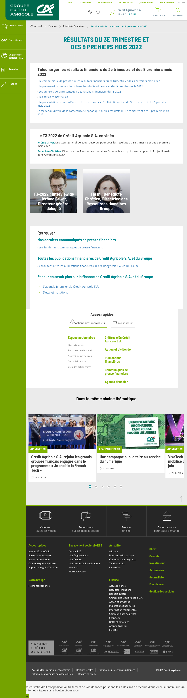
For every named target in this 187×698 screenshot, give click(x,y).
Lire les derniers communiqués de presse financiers (71, 247)
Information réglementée (123, 609)
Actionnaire (126, 2)
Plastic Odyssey (77, 571)
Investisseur (105, 2)
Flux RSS (113, 630)
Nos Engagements (79, 555)
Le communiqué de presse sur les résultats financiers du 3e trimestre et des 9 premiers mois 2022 (99, 81)
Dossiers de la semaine (121, 555)
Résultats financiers (73, 26)
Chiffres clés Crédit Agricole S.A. (126, 597)
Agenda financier (118, 626)
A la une (113, 551)
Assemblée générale (39, 551)
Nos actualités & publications (84, 563)
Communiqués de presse (42, 563)
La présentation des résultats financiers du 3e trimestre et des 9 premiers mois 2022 (91, 86)
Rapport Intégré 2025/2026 (43, 567)
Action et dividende (38, 559)
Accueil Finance (117, 585)
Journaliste (146, 2)
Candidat (86, 2)
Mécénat (73, 567)
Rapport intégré (117, 593)
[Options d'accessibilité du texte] (90, 12)
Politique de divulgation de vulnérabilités (52, 674)
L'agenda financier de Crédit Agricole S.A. (71, 287)
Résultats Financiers (120, 589)
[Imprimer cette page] (98, 12)
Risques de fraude (87, 674)
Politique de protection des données (117, 670)
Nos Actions (75, 559)
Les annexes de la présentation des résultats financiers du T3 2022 (80, 91)
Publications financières (122, 605)
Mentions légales (84, 670)
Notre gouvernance (39, 585)
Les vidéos (115, 567)
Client (70, 2)
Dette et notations (55, 292)
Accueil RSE (75, 551)
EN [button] (183, 2)
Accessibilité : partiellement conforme (51, 670)
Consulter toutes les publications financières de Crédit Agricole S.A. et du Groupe (89, 266)
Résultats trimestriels (39, 555)
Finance (52, 26)
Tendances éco (117, 563)
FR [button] (179, 2)
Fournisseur (167, 2)
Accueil (38, 26)
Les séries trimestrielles (53, 97)
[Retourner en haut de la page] (181, 501)
